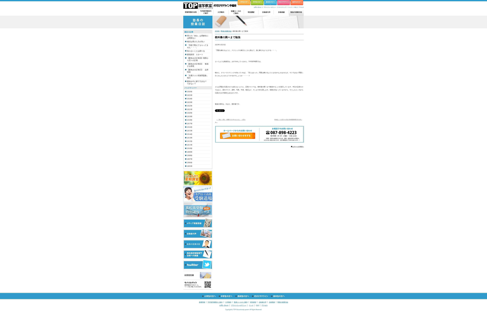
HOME (217, 31)
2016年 (189, 127)
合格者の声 (262, 302)
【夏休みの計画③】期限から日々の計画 (197, 59)
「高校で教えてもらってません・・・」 (197, 46)
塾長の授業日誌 (226, 31)
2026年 (189, 92)
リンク (290, 7)
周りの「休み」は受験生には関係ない (197, 37)
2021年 (189, 109)
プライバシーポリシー (270, 7)
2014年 (189, 134)
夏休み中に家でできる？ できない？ (197, 82)
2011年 (189, 145)
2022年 (189, 106)
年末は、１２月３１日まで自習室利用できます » (288, 119)
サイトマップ (282, 7)
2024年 (189, 99)
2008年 (189, 155)
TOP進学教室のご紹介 (215, 302)
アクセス (301, 7)
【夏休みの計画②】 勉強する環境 (197, 65)
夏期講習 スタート (195, 55)
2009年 (189, 152)
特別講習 (253, 302)
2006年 (189, 163)
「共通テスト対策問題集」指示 (197, 77)
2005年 (189, 166)
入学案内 (228, 302)
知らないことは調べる (196, 51)
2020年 (189, 113)
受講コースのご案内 (241, 302)
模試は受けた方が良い (196, 42)
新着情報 (202, 302)
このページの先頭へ (298, 146)
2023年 (189, 102)
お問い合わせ (257, 7)
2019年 (189, 116)
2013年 (189, 138)
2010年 (189, 148)
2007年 (189, 159)
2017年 (189, 124)
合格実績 (272, 302)
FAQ (295, 7)
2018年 (189, 120)
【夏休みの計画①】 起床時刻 (197, 71)
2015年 (189, 131)
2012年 (189, 141)
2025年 (189, 95)
